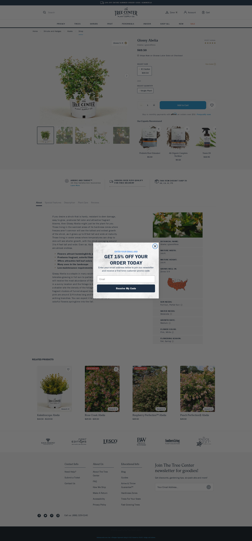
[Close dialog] (155, 246)
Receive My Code (126, 288)
